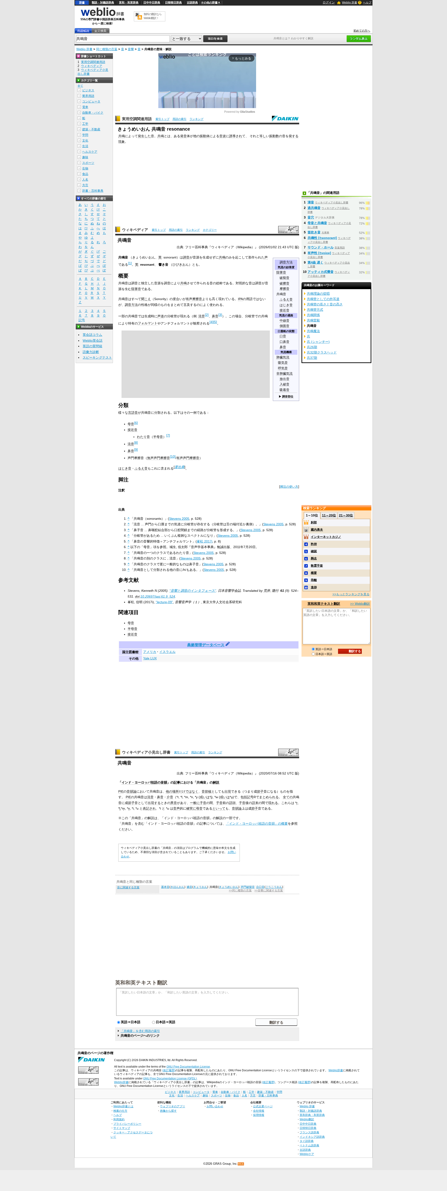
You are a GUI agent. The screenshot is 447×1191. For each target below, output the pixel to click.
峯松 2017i (204, 541)
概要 (314, 573)
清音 (311, 202)
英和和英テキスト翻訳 (141, 982)
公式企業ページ (263, 1106)
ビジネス (88, 90)
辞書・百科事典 (92, 190)
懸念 (314, 558)
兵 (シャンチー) (318, 342)
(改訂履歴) (168, 1070)
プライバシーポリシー (127, 1123)
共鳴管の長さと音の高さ (325, 304)
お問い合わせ (215, 1106)
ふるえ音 (286, 299)
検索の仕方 (120, 1110)
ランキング (196, 119)
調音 (186, 257)
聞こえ (146, 299)
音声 (176, 808)
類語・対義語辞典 (103, 2)
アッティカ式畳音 (321, 272)
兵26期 (312, 347)
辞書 (82, 2)
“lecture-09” (164, 602)
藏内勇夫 (317, 529)
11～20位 (329, 515)
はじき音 (286, 305)
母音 (131, 424)
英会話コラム (92, 335)
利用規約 (119, 1119)
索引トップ (162, 119)
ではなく (191, 791)
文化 (85, 140)
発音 (183, 136)
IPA (240, 299)
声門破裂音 (248, 887)
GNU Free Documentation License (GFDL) (170, 1078)
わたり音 (143, 437)
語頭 (232, 803)
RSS (241, 1164)
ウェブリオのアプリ (172, 1106)
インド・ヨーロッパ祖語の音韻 (144, 782)
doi (137, 596)
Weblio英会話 (92, 340)
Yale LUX (150, 658)
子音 (203, 803)
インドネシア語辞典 (312, 1136)
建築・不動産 (91, 129)
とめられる (270, 797)
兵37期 (312, 358)
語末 (255, 803)
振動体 (205, 136)
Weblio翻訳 (307, 1119)
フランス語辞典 (309, 1132)
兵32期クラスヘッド (322, 352)
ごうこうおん (273, 887)
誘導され (235, 136)
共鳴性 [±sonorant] (322, 238)
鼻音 (283, 347)
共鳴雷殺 (313, 320)
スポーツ (88, 163)
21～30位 (346, 515)
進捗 (314, 587)
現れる (273, 803)
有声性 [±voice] (319, 253)
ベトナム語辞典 (309, 1145)
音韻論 (131, 791)
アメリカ (149, 652)
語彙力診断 (91, 352)
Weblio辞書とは (123, 1106)
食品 (85, 174)
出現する (154, 803)
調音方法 (286, 262)
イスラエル (167, 652)
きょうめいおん (228, 887)
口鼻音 (284, 342)
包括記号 (247, 797)
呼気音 (283, 368)
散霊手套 (317, 565)
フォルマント (147, 323)
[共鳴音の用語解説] (83, 30)
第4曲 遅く (315, 262)
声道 (160, 316)
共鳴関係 (313, 315)
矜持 (314, 544)
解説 (216, 782)
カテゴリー (210, 230)
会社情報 (258, 1110)
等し (262, 136)
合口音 (260, 887)
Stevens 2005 (179, 518)
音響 (131, 49)
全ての (288, 797)
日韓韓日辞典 (173, 2)
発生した (144, 136)
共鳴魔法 (313, 331)
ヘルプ (367, 2)
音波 (222, 136)
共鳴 (121, 136)
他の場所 (172, 791)
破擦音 (284, 283)
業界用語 (88, 96)
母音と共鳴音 (317, 223)
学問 (85, 135)
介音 (170, 797)
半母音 (158, 437)
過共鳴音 (314, 208)
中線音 (284, 320)
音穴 (311, 217)
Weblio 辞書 (349, 2)
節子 (260, 791)
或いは (205, 797)
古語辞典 (192, 2)
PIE (120, 791)
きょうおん (200, 887)
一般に (195, 803)
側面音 (284, 326)
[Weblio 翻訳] (138, 16)
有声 (189, 299)
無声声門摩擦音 (158, 458)
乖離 (314, 580)
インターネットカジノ (326, 537)
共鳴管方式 (315, 309)
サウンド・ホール (321, 247)
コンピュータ (91, 101)
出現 (227, 791)
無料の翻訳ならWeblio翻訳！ (153, 16)
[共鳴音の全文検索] (100, 30)
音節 (205, 791)
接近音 (284, 310)
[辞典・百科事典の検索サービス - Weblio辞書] (102, 15)
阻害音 (281, 272)
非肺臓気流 (284, 373)
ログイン (329, 2)
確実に (191, 808)
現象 (121, 141)
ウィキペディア (135, 230)
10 (173, 456)
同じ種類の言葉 (106, 49)
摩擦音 (284, 289)
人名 (85, 179)
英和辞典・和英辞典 (312, 1114)
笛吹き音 (314, 232)
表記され (149, 808)
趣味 (85, 157)
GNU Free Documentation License (188, 1066)
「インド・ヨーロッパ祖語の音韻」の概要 (257, 823)
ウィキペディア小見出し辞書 (146, 752)
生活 (85, 146)
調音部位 (287, 396)
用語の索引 (179, 119)
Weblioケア (307, 1153)
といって (218, 808)
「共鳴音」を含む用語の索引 (140, 1031)
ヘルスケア (89, 151)
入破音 (284, 384)
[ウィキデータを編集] (227, 645)
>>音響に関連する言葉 (268, 890)
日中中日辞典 (151, 2)
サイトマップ (121, 1127)
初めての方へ (361, 30)
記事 (177, 782)
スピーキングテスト (97, 357)
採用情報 (258, 1114)
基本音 (165, 887)
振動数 (274, 136)
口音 (283, 336)
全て (80, 85)
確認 (314, 551)
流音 (201, 316)
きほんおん (177, 887)
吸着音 (284, 390)
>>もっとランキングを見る (350, 594)
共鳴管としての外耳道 (323, 299)
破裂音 (284, 278)
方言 (85, 185)
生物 (85, 168)
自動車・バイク (92, 112)
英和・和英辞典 (129, 2)
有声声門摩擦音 (187, 458)
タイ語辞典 (307, 1140)
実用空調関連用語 (137, 119)
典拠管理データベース (205, 645)
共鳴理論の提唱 (318, 293)
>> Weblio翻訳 (360, 603)
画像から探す (168, 1110)
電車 (85, 107)
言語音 (133, 412)
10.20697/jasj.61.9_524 (157, 596)
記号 (81, 320)
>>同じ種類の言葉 (240, 890)
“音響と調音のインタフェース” (192, 590)
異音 (173, 803)
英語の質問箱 (92, 346)
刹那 (314, 522)
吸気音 (283, 362)
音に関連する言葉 (128, 887)
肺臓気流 (282, 357)
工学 (85, 124)
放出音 (284, 379)
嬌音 (189, 887)
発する (293, 136)
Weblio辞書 (335, 1070)
